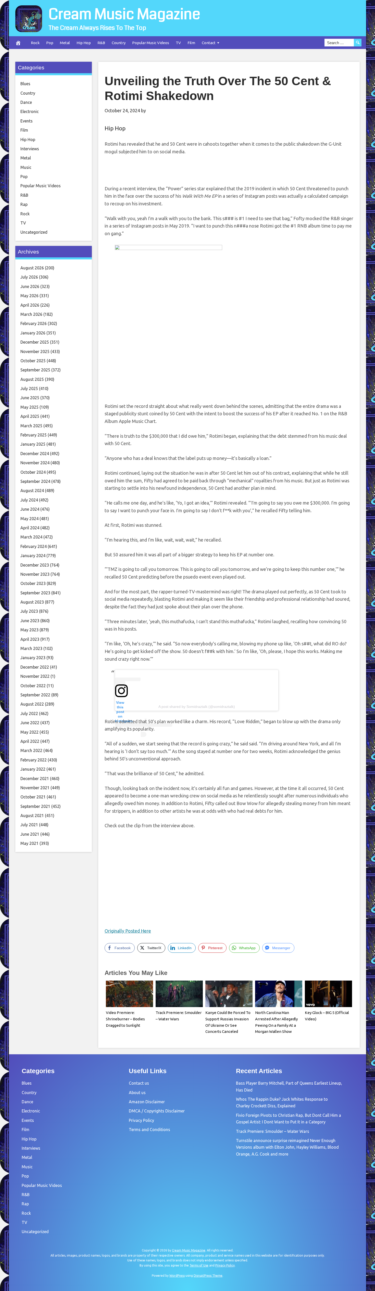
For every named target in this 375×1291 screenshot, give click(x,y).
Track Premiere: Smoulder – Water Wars (272, 1131)
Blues (25, 83)
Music (25, 167)
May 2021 (29, 843)
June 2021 (29, 834)
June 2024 (29, 509)
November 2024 (34, 462)
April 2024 (29, 527)
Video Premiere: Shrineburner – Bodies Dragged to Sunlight (125, 1018)
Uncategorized (33, 232)
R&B (101, 43)
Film (191, 43)
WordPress (177, 1275)
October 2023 (33, 583)
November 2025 (34, 351)
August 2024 (32, 490)
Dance (26, 102)
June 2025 (29, 397)
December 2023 (34, 565)
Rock (35, 43)
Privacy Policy (141, 1120)
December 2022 (34, 667)
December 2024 (34, 453)
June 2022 (29, 722)
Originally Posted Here (128, 930)
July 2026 (29, 277)
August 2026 (32, 268)
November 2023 (34, 574)
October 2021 (33, 797)
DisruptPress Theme (208, 1275)
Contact (209, 43)
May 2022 (29, 732)
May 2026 (29, 295)
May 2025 (29, 407)
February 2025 (33, 435)
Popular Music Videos (150, 43)
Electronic (29, 111)
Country (119, 43)
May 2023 (29, 630)
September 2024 (35, 481)
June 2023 (29, 620)
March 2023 (31, 648)
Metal (65, 43)
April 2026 (29, 305)
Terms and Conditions (149, 1129)
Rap (24, 204)
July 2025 (29, 388)
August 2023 (32, 602)
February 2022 (33, 760)
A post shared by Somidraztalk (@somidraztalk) (196, 707)
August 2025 (32, 379)
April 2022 (29, 741)
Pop (49, 43)
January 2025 (32, 444)
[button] (168, 321)
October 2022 (33, 685)
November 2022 (34, 676)
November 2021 (34, 787)
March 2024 (31, 537)
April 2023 (29, 639)
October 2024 (33, 472)
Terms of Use (199, 1265)
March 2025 (31, 425)
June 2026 (29, 286)
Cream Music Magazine (124, 14)
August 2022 (32, 704)
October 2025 (33, 360)
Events (26, 121)
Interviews (29, 148)
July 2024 (29, 500)
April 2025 (29, 416)
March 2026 (31, 314)
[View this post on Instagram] (196, 683)
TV (178, 43)
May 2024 (29, 518)
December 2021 (34, 778)
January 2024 (32, 555)
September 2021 (35, 806)
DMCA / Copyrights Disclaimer (157, 1111)
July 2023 (29, 611)
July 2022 (29, 713)
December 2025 (34, 342)
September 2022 (35, 695)
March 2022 (31, 750)
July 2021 (29, 824)
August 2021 (32, 815)
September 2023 (35, 593)
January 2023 (32, 657)
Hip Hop (84, 43)
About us (137, 1092)
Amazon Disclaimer (147, 1101)
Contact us (139, 1083)
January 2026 (32, 333)
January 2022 (32, 769)
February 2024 (33, 546)
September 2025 (35, 370)
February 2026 (33, 323)
